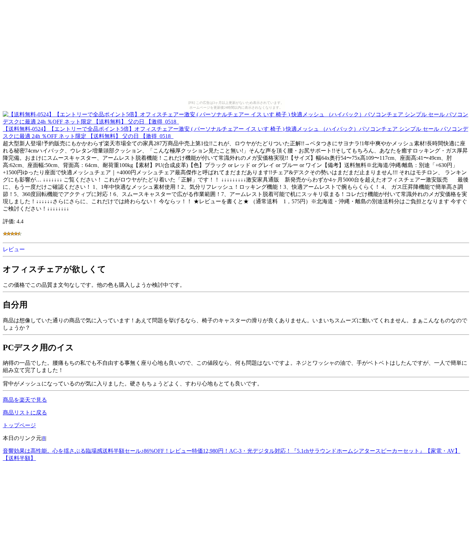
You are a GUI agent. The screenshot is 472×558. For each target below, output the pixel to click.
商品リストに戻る (25, 412)
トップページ (19, 425)
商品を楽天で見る (25, 400)
